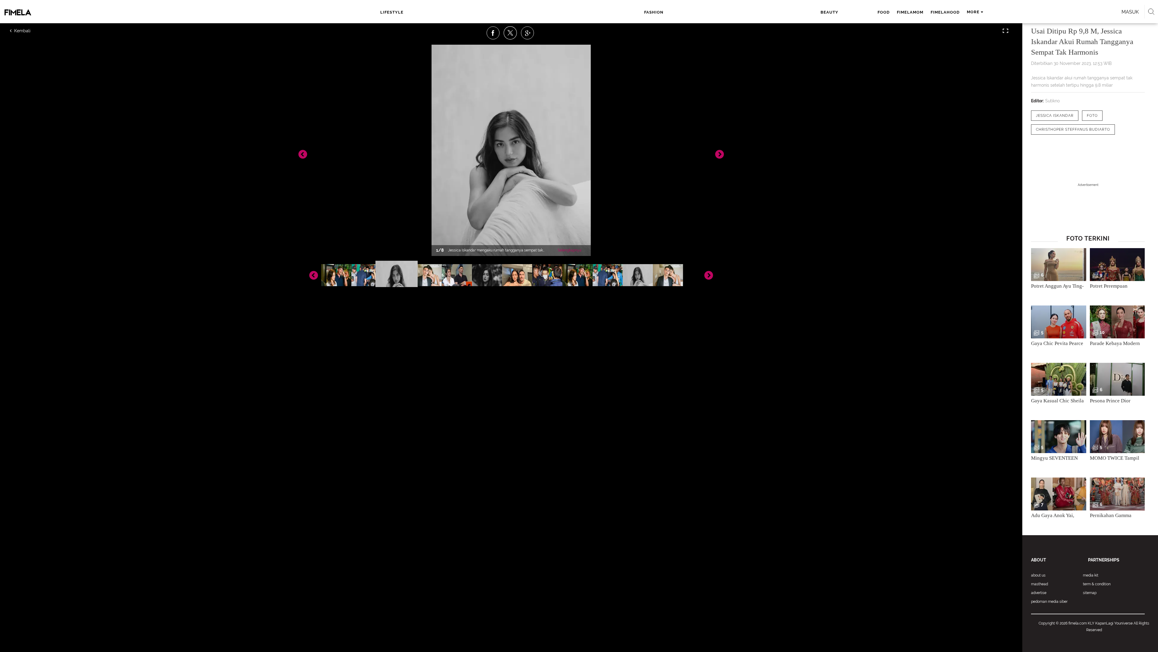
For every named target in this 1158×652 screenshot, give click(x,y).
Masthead (1039, 584)
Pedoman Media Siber (1049, 601)
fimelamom (910, 12)
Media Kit (1090, 575)
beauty (829, 12)
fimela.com (1077, 623)
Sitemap (1089, 593)
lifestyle (391, 12)
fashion (653, 12)
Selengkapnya (569, 250)
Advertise (1038, 593)
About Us (1038, 575)
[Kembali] (31, 30)
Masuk (1130, 12)
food (884, 12)
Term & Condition (1097, 584)
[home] (126, 12)
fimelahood (945, 12)
